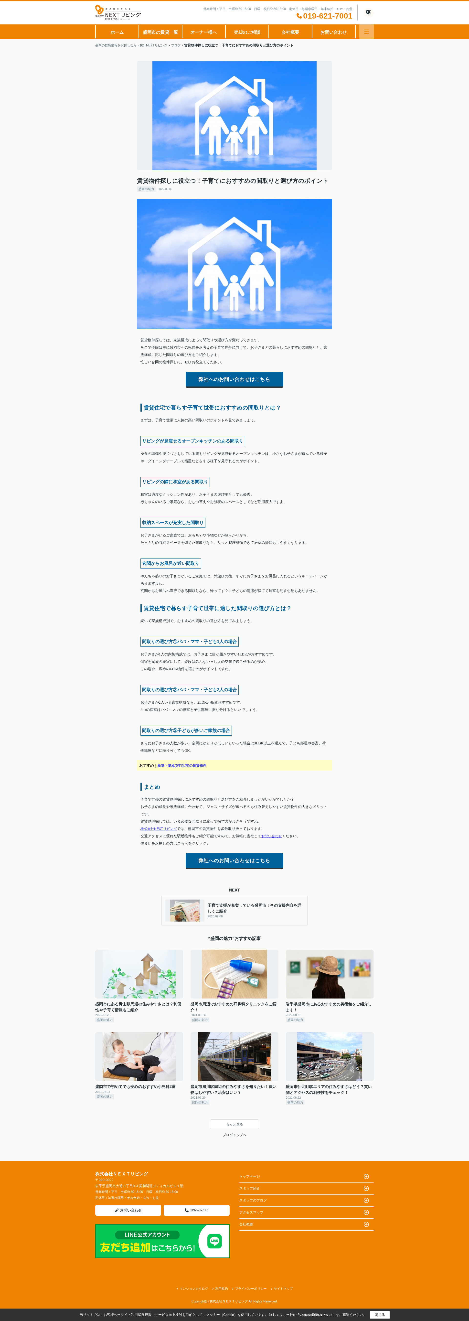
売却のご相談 (247, 32)
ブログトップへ (234, 1135)
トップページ (249, 1176)
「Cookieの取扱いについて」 (316, 1315)
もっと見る (234, 1124)
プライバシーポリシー (251, 1288)
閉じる (380, 1315)
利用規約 (221, 1288)
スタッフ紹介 (249, 1188)
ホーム (117, 32)
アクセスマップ (251, 1212)
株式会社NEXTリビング (158, 829)
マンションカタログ (194, 1288)
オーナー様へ (204, 32)
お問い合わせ (333, 32)
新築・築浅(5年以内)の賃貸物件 (182, 765)
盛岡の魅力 (146, 189)
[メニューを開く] (366, 31)
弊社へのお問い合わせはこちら (234, 379)
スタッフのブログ (253, 1200)
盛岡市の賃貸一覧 (160, 32)
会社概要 (290, 32)
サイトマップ (283, 1288)
